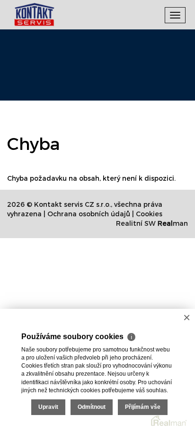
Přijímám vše (142, 407)
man (173, 223)
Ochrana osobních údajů (88, 214)
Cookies (149, 214)
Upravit (48, 407)
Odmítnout (92, 407)
